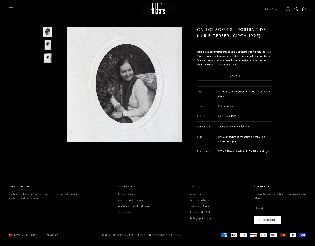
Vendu (235, 76)
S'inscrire (267, 220)
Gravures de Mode (199, 206)
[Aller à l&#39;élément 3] (48, 58)
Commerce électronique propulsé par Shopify (151, 235)
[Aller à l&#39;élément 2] (48, 45)
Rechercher (195, 194)
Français (271, 9)
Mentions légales (126, 194)
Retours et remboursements (133, 200)
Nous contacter (125, 212)
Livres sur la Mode (199, 200)
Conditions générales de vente (134, 206)
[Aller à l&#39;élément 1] (48, 32)
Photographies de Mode (202, 218)
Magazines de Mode (200, 212)
